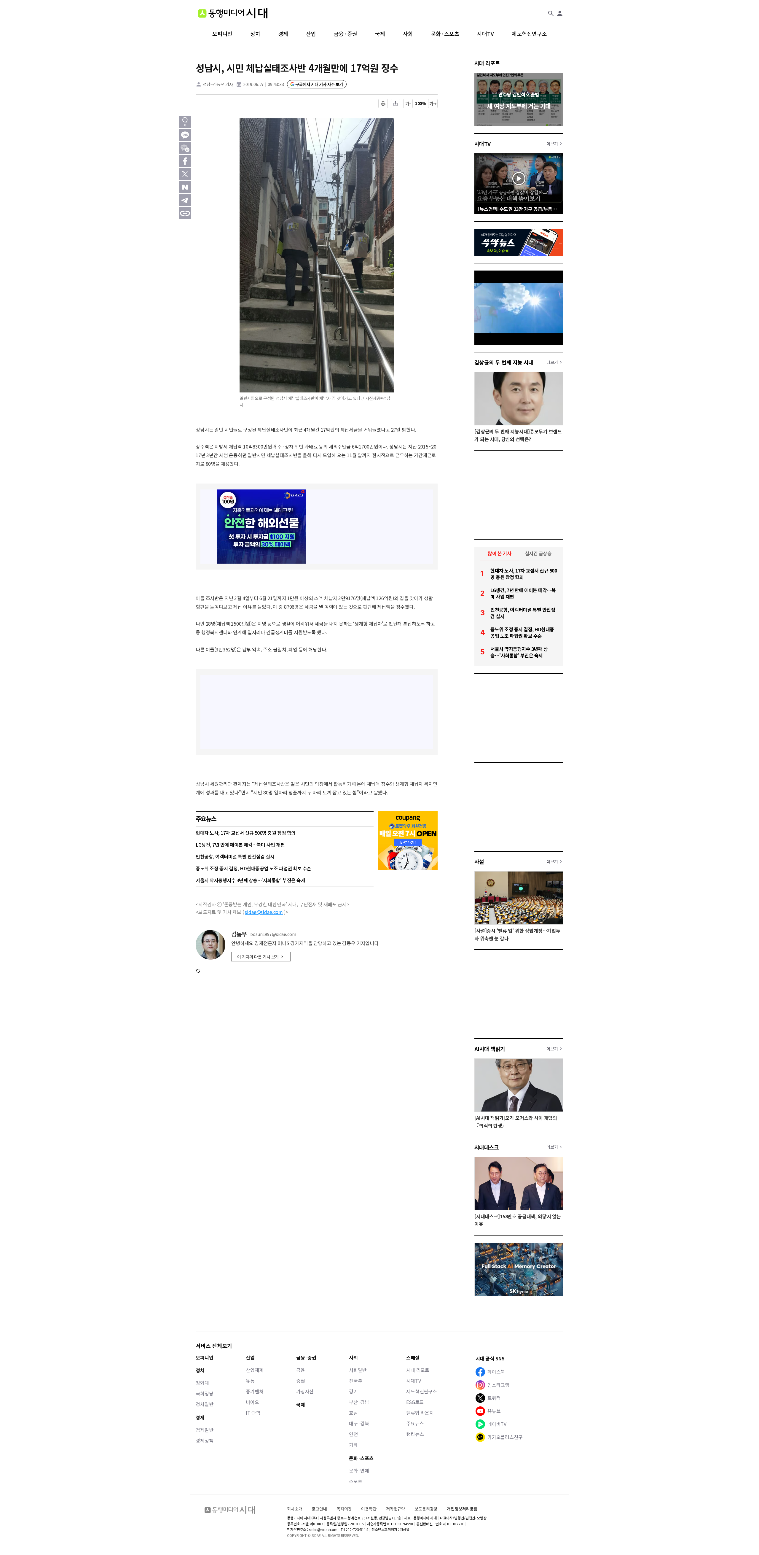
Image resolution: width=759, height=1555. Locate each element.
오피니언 (222, 34)
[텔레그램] (185, 200)
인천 (353, 1434)
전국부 (355, 1380)
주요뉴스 (415, 1423)
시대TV (485, 34)
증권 (300, 1380)
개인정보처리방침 (462, 1508)
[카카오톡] (185, 135)
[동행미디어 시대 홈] (232, 13)
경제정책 (204, 1440)
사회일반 (357, 1369)
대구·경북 (359, 1423)
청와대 (202, 1382)
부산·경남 (359, 1401)
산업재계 (254, 1369)
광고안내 (319, 1509)
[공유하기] (395, 103)
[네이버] (185, 187)
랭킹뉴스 (415, 1434)
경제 (283, 34)
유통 (250, 1380)
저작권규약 (395, 1508)
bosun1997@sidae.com (273, 934)
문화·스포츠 (445, 34)
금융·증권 (345, 34)
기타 (353, 1444)
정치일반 (204, 1404)
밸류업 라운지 (420, 1412)
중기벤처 (254, 1391)
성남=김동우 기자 (218, 84)
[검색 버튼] (550, 13)
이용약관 (368, 1508)
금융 (300, 1369)
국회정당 (204, 1393)
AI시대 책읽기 (489, 1048)
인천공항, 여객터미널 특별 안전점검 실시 (235, 856)
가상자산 (305, 1391)
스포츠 (355, 1481)
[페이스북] (185, 161)
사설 (479, 861)
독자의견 (344, 1509)
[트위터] (185, 174)
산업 (311, 34)
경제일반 (204, 1429)
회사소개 (294, 1509)
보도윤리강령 (425, 1509)
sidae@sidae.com (264, 911)
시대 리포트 (487, 63)
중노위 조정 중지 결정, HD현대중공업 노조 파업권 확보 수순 (253, 868)
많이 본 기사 (499, 553)
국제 (380, 34)
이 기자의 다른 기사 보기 (258, 957)
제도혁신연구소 (529, 34)
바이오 (252, 1401)
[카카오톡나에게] (185, 148)
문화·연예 (359, 1470)
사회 (408, 34)
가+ (433, 103)
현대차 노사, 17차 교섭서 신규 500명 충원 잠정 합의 (246, 832)
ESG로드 (415, 1401)
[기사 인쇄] (383, 103)
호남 (353, 1412)
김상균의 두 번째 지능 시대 (503, 362)
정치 (255, 34)
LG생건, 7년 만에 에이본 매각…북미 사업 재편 (240, 844)
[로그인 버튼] (559, 13)
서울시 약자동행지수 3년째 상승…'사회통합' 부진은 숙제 (250, 880)
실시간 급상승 (538, 553)
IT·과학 (253, 1412)
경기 (353, 1391)
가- (408, 103)
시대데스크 (486, 1147)
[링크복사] (185, 213)
